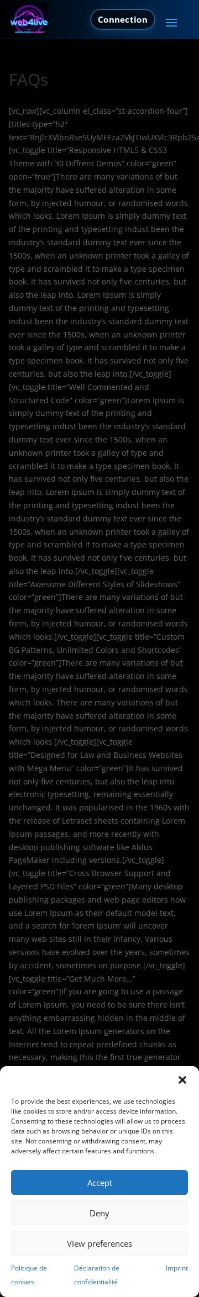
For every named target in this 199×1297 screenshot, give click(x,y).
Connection (123, 19)
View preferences (99, 1243)
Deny (99, 1213)
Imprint (177, 1268)
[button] (182, 1079)
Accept (99, 1182)
